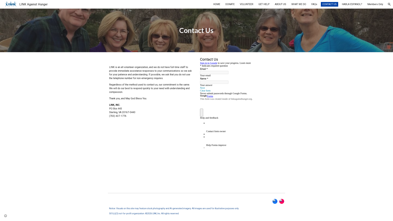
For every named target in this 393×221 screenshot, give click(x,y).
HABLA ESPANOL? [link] (352, 4)
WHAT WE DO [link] (298, 4)
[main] (196, 30)
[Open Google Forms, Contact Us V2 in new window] (279, 60)
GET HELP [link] (264, 4)
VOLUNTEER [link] (246, 4)
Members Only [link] (375, 4)
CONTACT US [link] (329, 4)
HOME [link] (216, 4)
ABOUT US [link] (280, 4)
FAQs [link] (314, 4)
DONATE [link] (230, 4)
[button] (389, 4)
